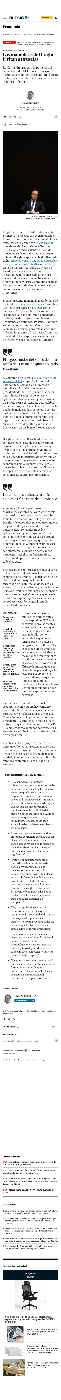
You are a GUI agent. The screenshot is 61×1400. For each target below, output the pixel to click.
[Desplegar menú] (5, 18)
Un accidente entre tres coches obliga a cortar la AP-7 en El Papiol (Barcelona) (29, 1163)
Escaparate (30, 1275)
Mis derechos (39, 34)
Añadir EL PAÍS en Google (17, 124)
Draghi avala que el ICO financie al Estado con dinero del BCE (11, 669)
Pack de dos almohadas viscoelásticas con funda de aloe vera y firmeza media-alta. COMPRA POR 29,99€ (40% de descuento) (42, 1349)
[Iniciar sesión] (56, 18)
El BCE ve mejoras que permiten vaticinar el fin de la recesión (10, 686)
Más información (9, 1053)
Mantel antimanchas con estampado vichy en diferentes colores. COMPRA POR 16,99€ (42, 1365)
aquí (43, 1060)
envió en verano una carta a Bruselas (34, 260)
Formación (27, 34)
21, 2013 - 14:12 (34, 107)
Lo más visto (9, 1205)
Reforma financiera (24, 1041)
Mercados (7, 34)
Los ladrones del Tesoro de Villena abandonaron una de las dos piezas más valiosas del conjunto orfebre (30, 1247)
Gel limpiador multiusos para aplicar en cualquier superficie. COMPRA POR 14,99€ (42, 1331)
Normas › (54, 1027)
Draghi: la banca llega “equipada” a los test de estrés (10, 633)
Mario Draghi (44, 243)
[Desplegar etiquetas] (56, 1040)
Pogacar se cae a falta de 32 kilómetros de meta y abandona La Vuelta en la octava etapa (30, 1171)
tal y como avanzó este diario (23, 264)
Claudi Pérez (30, 103)
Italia (36, 1041)
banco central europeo (14, 51)
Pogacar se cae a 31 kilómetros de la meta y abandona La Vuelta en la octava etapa (35, 43)
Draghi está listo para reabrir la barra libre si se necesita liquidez (11, 651)
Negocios (50, 34)
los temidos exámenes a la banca (23, 304)
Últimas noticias (11, 1157)
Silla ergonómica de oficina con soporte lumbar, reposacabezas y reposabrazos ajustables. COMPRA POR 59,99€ (30, 1319)
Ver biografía (21, 1000)
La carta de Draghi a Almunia (9, 619)
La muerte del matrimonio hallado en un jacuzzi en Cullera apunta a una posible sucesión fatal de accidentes (31, 1212)
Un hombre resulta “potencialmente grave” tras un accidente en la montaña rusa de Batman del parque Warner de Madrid (30, 1181)
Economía (11, 27)
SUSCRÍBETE (46, 18)
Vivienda (17, 34)
